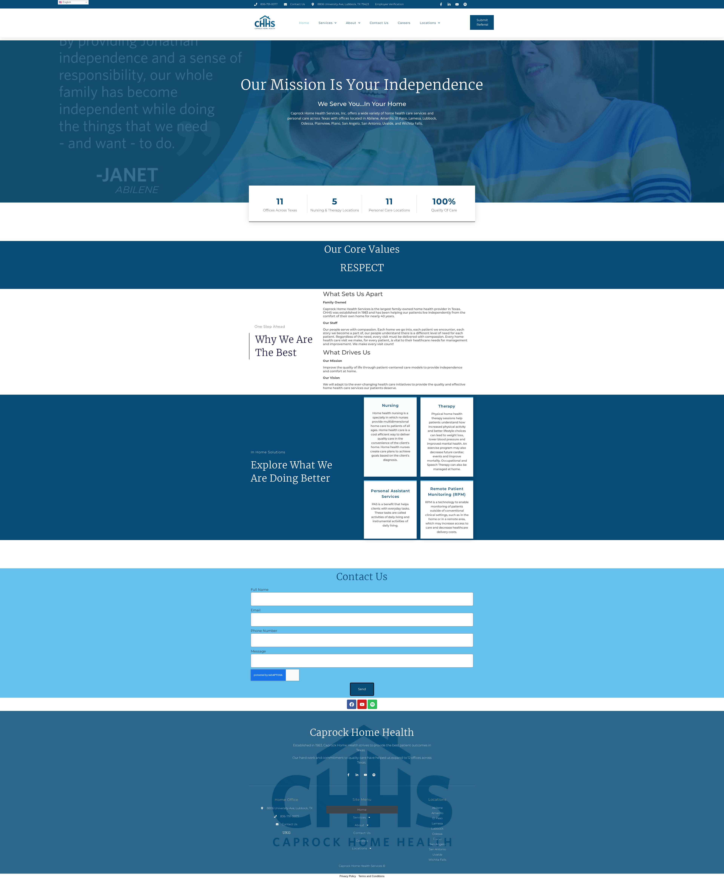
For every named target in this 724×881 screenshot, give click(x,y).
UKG (287, 832)
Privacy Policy (348, 876)
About (351, 23)
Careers (404, 23)
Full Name (259, 590)
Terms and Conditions (371, 876)
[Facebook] (351, 704)
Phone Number (264, 631)
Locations (428, 23)
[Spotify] (372, 704)
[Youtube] (362, 704)
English (66, 2)
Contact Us (379, 23)
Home (304, 23)
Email (256, 610)
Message (258, 651)
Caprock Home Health (362, 732)
